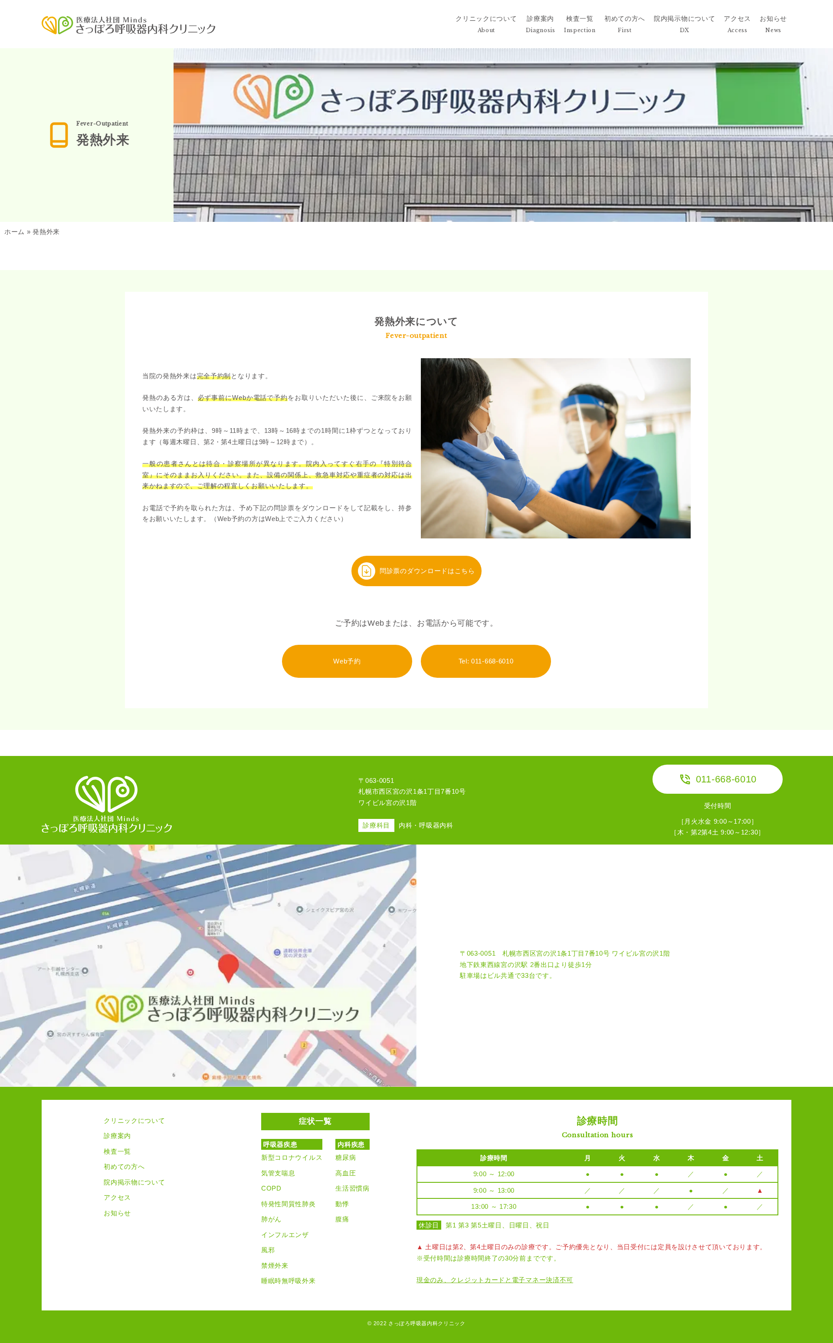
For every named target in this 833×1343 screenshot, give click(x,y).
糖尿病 (345, 1157)
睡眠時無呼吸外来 (288, 1280)
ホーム (14, 231)
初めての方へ (124, 1166)
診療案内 (117, 1135)
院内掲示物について (134, 1182)
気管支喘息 (278, 1173)
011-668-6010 (726, 779)
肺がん (271, 1219)
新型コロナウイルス (291, 1157)
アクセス (117, 1197)
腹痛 (342, 1219)
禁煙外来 (275, 1265)
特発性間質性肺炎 (288, 1204)
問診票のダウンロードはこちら (427, 570)
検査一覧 (117, 1151)
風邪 (268, 1250)
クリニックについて (134, 1120)
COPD (271, 1188)
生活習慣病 (352, 1188)
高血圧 (345, 1173)
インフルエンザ (285, 1234)
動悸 (342, 1204)
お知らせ (117, 1213)
